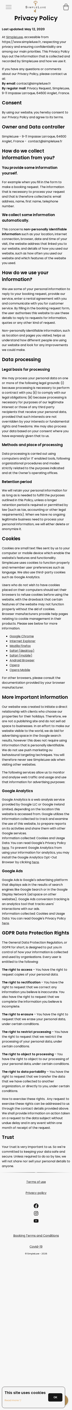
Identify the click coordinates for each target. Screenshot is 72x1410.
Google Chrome (22, 636)
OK (55, 1397)
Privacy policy (36, 1193)
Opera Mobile (20, 670)
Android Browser (22, 660)
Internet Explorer (23, 641)
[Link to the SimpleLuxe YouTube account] (36, 1222)
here (5, 847)
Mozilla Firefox (20, 646)
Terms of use (36, 1182)
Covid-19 (36, 1246)
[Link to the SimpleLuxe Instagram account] (36, 1214)
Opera (14, 665)
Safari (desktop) (22, 650)
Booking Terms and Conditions (36, 1235)
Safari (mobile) (21, 655)
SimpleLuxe (14, 37)
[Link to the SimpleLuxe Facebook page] (36, 1207)
